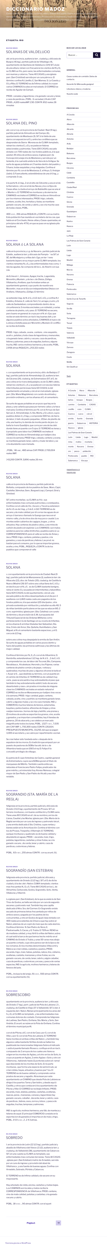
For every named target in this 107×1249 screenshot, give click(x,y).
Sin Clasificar (72, 367)
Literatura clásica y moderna (78, 89)
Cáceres (70, 168)
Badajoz (70, 148)
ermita (71, 418)
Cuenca (70, 197)
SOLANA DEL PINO (21, 123)
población (87, 451)
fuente (79, 418)
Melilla (69, 362)
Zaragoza (71, 352)
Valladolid (71, 338)
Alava (69, 119)
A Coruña (71, 114)
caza (79, 409)
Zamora (70, 347)
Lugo (69, 255)
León (69, 245)
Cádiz (69, 173)
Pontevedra (71, 289)
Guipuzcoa (71, 216)
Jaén (69, 231)
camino (71, 404)
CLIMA (88, 409)
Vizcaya (70, 342)
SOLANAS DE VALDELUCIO (28, 52)
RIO (92, 456)
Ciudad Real (72, 187)
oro (69, 451)
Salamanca (71, 294)
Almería (70, 134)
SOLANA (13, 366)
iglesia (80, 428)
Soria (69, 313)
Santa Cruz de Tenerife (76, 299)
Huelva (70, 221)
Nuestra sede (72, 94)
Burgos (70, 163)
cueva (80, 414)
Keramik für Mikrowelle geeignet (80, 84)
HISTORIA (93, 423)
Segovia (70, 304)
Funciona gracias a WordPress (18, 1243)
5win (69, 376)
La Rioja (70, 236)
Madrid (70, 260)
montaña (88, 442)
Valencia (70, 333)
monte (71, 446)
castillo (71, 409)
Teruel (69, 323)
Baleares (70, 153)
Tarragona (71, 318)
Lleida (69, 250)
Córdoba (70, 192)
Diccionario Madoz (35, 9)
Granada (70, 207)
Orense (70, 279)
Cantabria (71, 178)
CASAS (92, 404)
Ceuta (69, 357)
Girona (69, 202)
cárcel (89, 414)
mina (70, 442)
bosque (80, 400)
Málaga (70, 265)
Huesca (70, 226)
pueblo (84, 456)
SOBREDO (14, 1138)
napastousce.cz (73, 469)
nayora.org (71, 472)
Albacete (70, 124)
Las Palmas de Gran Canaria (78, 241)
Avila (69, 144)
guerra (71, 423)
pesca (76, 451)
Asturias (70, 139)
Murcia (70, 270)
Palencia (70, 284)
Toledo (69, 328)
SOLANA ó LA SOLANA (25, 244)
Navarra (70, 274)
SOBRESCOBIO (18, 995)
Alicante (70, 129)
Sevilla (69, 308)
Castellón (71, 182)
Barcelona (71, 158)
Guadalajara (72, 211)
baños (70, 400)
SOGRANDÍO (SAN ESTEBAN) (29, 870)
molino (78, 442)
